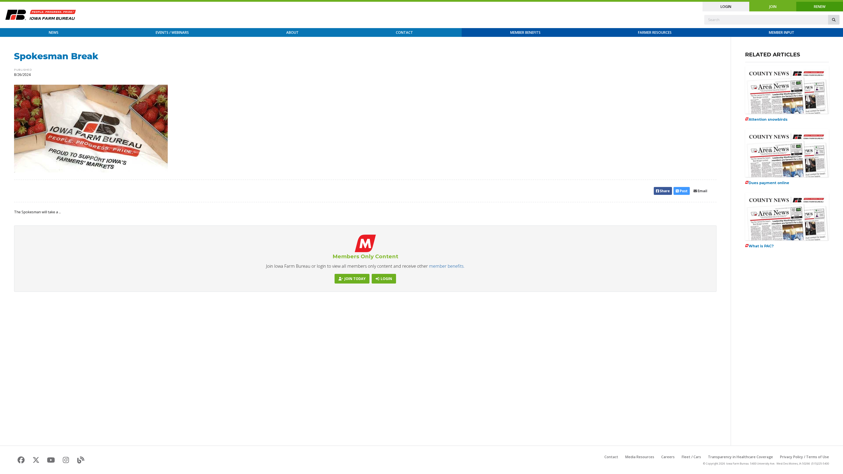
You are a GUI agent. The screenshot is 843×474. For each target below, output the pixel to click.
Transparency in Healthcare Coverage (740, 456)
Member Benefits (525, 32)
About (292, 32)
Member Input (781, 32)
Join (772, 6)
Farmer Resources (655, 32)
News (53, 32)
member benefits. (447, 266)
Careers (668, 456)
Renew (819, 6)
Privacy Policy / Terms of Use (804, 456)
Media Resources (639, 456)
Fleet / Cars (691, 456)
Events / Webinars (172, 32)
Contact (404, 32)
